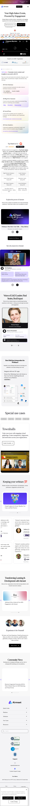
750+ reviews (20, 146)
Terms (6, 786)
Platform (5, 712)
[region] (14, 797)
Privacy (15, 786)
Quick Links (6, 708)
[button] (13, 232)
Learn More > (7, 379)
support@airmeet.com (15, 765)
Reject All (20, 797)
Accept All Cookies (8, 797)
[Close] (26, 789)
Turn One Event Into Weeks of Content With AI (9, 2)
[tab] (11, 419)
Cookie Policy (23, 786)
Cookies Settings (14, 801)
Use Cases (5, 720)
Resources (5, 724)
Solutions (5, 716)
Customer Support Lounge (15, 771)
